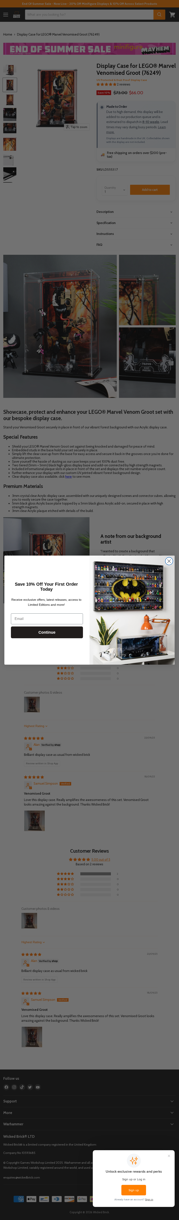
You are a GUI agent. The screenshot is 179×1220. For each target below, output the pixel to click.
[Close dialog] (169, 561)
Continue (46, 632)
